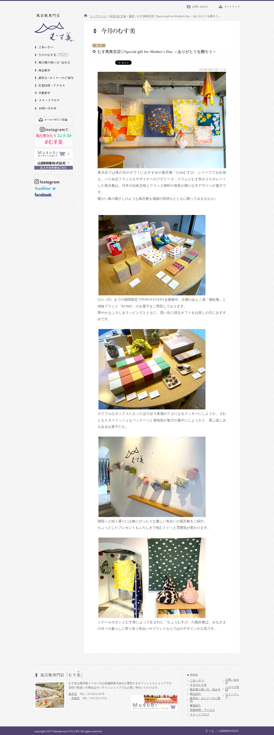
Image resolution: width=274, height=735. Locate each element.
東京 (131, 16)
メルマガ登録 (232, 688)
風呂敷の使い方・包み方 (205, 689)
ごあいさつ (197, 680)
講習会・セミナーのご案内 (205, 700)
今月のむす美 (117, 16)
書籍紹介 (195, 705)
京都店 (75, 698)
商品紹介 (195, 694)
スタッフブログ (199, 714)
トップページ (98, 16)
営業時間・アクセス (202, 710)
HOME (194, 674)
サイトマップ (232, 6)
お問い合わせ (200, 6)
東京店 (72, 694)
